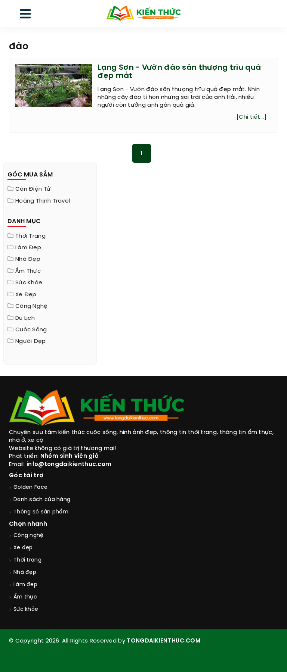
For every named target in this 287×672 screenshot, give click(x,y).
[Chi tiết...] (251, 117)
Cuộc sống (31, 330)
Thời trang (30, 236)
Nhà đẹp (27, 259)
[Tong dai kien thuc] (143, 13)
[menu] (25, 15)
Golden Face (30, 487)
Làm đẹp (28, 248)
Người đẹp (30, 341)
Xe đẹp (26, 295)
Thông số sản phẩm (40, 512)
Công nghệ (31, 306)
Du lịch (25, 318)
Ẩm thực (28, 271)
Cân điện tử (32, 189)
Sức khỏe (28, 283)
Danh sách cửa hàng (41, 500)
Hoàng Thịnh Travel (42, 201)
